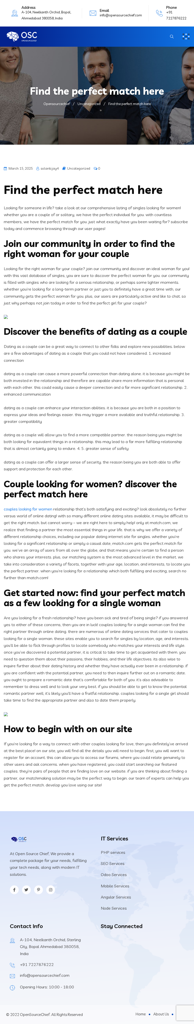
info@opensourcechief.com (121, 15)
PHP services (113, 852)
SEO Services (113, 863)
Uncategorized (78, 168)
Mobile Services (115, 885)
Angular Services (116, 897)
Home (141, 1014)
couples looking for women (28, 508)
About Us (161, 1014)
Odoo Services (114, 874)
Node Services (114, 908)
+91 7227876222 (37, 964)
